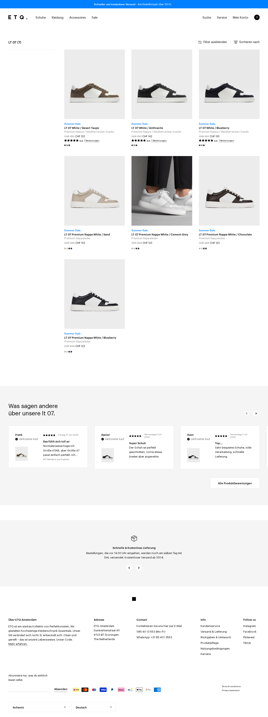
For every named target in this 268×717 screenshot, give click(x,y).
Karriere (206, 654)
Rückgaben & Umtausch (216, 637)
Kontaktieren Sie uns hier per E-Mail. (159, 626)
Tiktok (247, 643)
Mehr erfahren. (17, 644)
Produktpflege (210, 643)
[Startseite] (17, 17)
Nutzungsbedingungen (215, 648)
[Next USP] (139, 568)
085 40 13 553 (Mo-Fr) (151, 631)
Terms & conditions (231, 686)
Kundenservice (210, 626)
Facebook (249, 631)
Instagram (249, 626)
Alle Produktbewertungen (235, 483)
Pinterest (249, 637)
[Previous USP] (129, 568)
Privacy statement (231, 690)
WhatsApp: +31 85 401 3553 (154, 637)
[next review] (256, 413)
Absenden (60, 689)
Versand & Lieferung (214, 631)
